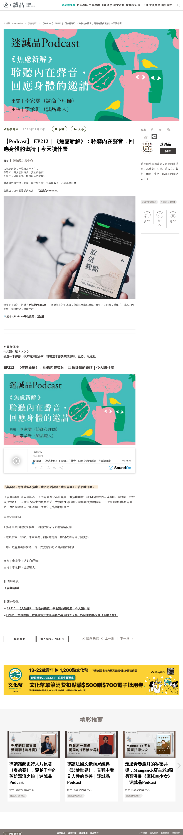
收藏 (61, 129)
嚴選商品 (131, 5)
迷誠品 (165, 144)
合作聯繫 (143, 833)
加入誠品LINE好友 (52, 638)
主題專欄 (94, 5)
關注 (168, 151)
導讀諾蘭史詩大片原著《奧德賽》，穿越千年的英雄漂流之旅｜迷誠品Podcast (32, 773)
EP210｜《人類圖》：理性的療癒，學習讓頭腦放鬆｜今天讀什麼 (48, 608)
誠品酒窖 (94, 833)
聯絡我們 (19, 638)
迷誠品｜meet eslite (13, 23)
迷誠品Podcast (149, 202)
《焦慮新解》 (12, 587)
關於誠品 (167, 5)
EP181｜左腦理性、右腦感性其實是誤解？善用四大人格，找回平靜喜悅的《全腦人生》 (62, 615)
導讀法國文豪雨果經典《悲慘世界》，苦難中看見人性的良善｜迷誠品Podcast (90, 773)
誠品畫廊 (83, 833)
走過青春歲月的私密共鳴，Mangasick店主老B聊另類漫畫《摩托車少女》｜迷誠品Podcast (149, 773)
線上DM (143, 5)
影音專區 (82, 5)
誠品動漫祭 (69, 5)
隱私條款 (154, 833)
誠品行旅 (72, 833)
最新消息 (106, 5)
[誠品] (19, 4)
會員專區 (154, 5)
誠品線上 (61, 833)
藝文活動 (119, 5)
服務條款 (165, 833)
